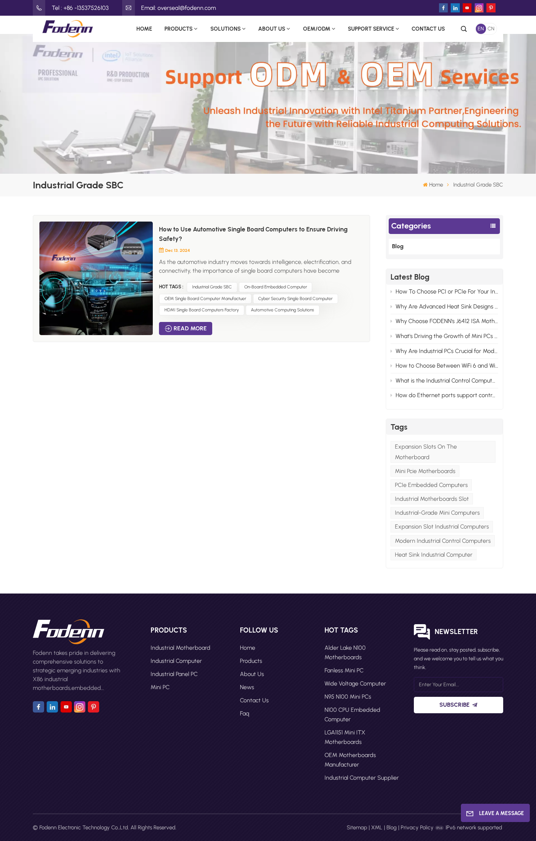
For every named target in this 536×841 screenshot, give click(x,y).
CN (491, 29)
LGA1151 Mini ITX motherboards (345, 737)
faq (244, 713)
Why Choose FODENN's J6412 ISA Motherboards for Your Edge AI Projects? (447, 321)
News (247, 687)
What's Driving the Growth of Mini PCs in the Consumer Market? (447, 336)
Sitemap (357, 827)
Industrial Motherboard (180, 647)
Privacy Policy (417, 827)
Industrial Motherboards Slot (432, 498)
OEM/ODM (316, 28)
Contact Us (428, 28)
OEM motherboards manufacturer (350, 760)
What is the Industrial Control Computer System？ (447, 380)
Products (178, 28)
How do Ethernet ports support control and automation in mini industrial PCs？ (447, 395)
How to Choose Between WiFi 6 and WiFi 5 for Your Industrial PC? (447, 365)
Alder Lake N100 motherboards (345, 652)
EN (481, 29)
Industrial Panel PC (174, 674)
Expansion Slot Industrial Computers (442, 526)
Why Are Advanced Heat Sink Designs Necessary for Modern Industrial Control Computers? (447, 306)
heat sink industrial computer (434, 554)
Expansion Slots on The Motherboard (426, 452)
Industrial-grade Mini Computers (437, 512)
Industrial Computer (176, 660)
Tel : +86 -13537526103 (80, 7)
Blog (398, 246)
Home (144, 28)
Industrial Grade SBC (212, 286)
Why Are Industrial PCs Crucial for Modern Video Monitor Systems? (447, 350)
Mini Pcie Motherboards (425, 471)
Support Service (371, 28)
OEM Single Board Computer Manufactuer (205, 298)
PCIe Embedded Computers (431, 484)
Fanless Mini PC (344, 670)
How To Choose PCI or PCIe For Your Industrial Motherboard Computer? (447, 291)
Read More (190, 328)
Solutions (225, 28)
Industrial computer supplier (362, 777)
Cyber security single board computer (295, 298)
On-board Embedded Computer (275, 286)
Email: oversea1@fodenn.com (178, 7)
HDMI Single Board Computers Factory (201, 309)
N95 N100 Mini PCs (348, 696)
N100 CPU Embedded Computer (352, 714)
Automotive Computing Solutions (282, 309)
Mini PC (160, 687)
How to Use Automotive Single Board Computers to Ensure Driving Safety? (253, 234)
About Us (271, 28)
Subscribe (454, 704)
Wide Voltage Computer (355, 683)
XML (376, 827)
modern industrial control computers (443, 540)
